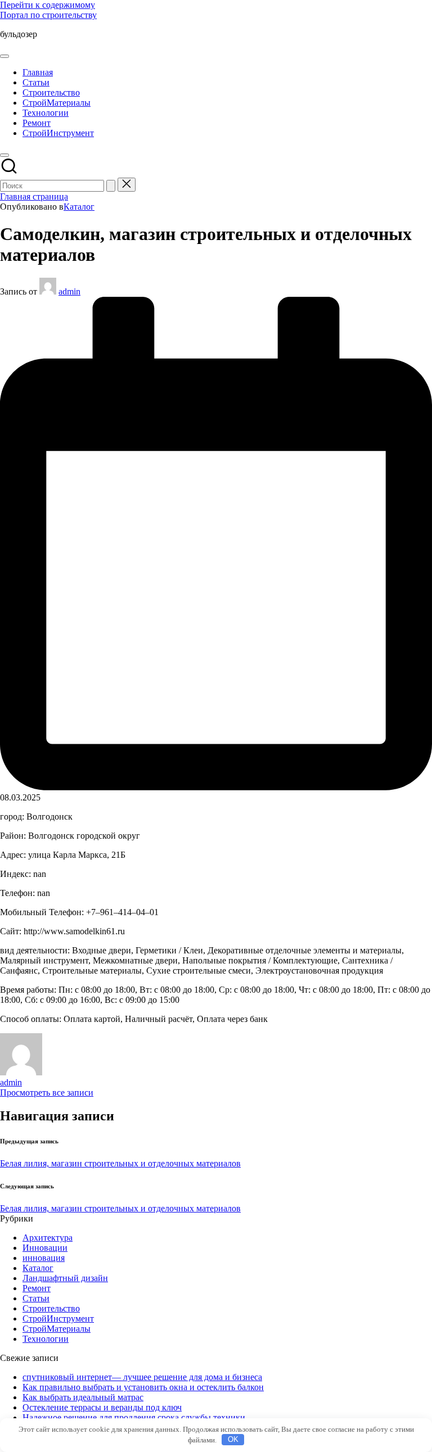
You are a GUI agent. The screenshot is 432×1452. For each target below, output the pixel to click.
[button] (110, 186)
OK (233, 1439)
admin (11, 1082)
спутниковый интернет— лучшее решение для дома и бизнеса (142, 1377)
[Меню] (4, 56)
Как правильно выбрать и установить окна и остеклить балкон (143, 1387)
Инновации (45, 1247)
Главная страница (34, 196)
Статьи (36, 1298)
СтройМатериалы (56, 1328)
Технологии (45, 1339)
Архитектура (47, 1237)
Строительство (51, 1308)
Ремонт (36, 1288)
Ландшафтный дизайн (65, 1278)
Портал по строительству (48, 15)
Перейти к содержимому (47, 5)
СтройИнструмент (58, 1318)
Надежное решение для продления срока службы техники (133, 1417)
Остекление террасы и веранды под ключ (102, 1407)
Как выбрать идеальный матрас (82, 1397)
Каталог (79, 206)
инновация (43, 1258)
